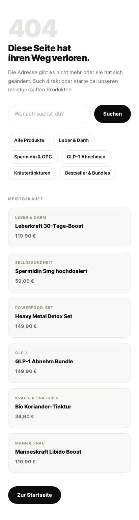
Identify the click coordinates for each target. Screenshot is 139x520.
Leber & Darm (74, 140)
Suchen (112, 114)
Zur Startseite (34, 495)
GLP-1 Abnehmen (86, 156)
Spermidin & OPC (33, 156)
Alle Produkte (29, 140)
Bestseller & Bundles (87, 173)
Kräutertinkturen (32, 173)
